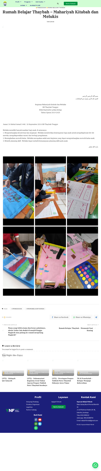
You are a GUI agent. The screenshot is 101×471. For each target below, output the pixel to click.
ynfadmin (50, 21)
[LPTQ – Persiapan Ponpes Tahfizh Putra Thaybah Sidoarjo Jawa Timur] (63, 367)
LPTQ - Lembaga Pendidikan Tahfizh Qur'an (20, 372)
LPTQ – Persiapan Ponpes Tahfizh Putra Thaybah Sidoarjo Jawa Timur (62, 380)
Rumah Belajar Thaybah (56, 7)
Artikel (22, 5)
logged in (15, 349)
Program (27, 2)
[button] (18, 2)
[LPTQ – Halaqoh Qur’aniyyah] (13, 367)
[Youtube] (40, 420)
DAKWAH (32, 370)
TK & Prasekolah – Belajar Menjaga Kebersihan (85, 380)
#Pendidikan (17, 309)
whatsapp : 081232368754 (85, 418)
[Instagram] (36, 424)
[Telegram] (40, 424)
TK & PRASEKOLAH (86, 373)
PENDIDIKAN (41, 7)
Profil (17, 2)
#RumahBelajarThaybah (35, 309)
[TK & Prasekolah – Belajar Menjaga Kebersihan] (88, 367)
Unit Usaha (39, 2)
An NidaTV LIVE (35, 5)
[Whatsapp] (36, 428)
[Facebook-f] (36, 420)
